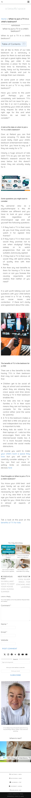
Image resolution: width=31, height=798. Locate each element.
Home (4, 19)
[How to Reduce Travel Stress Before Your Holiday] (23, 563)
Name (4, 624)
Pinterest (16, 786)
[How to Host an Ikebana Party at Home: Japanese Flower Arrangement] (8, 563)
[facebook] (12, 654)
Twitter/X (16, 774)
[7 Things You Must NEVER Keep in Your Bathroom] (23, 549)
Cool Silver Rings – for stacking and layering (23, 582)
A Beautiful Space (17, 793)
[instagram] (8, 654)
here (10, 468)
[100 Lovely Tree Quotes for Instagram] (8, 549)
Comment (6, 605)
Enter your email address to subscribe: (15, 667)
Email (4, 632)
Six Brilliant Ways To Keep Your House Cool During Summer (8, 584)
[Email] (26, 654)
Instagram (16, 778)
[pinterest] (19, 654)
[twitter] (5, 654)
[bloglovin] (15, 654)
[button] (29, 2)
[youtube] (23, 654)
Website (4, 640)
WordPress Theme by (15, 796)
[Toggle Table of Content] (23, 43)
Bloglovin (16, 790)
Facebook (16, 782)
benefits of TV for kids (11, 522)
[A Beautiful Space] (15, 6)
